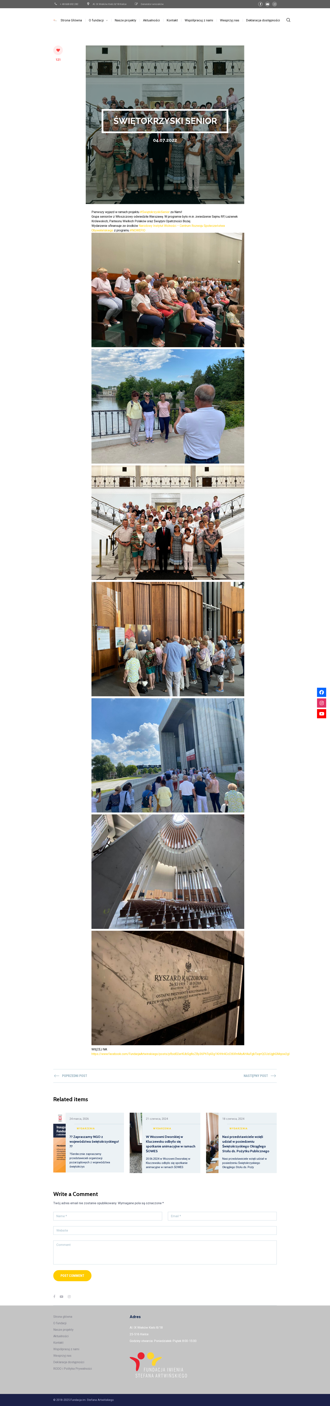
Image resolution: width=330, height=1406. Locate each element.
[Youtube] (321, 713)
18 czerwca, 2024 (233, 1119)
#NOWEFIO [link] (137, 230)
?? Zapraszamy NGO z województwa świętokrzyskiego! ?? (94, 1141)
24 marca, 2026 (79, 1119)
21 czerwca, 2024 (157, 1119)
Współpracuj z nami (199, 20)
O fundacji (96, 20)
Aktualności (151, 20)
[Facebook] (260, 4)
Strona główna (62, 1316)
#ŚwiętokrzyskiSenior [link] (155, 212)
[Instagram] (274, 4)
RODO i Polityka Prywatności (72, 1368)
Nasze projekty (125, 20)
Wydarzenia (86, 1128)
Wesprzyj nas (229, 20)
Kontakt (172, 20)
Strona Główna (71, 20)
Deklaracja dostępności (263, 20)
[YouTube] (267, 4)
